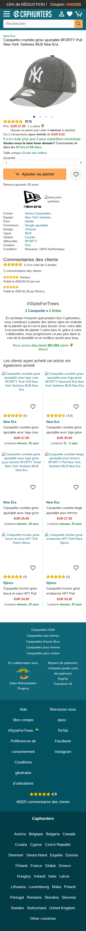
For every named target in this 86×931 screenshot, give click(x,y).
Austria (20, 834)
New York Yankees (38, 217)
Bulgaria (53, 834)
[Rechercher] (78, 24)
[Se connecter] (62, 14)
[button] (34, 117)
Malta (56, 887)
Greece (65, 866)
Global (50, 866)
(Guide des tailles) (34, 153)
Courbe (30, 237)
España (56, 855)
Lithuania (18, 887)
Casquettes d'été (43, 629)
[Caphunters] (25, 13)
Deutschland (36, 855)
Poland (69, 887)
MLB (28, 233)
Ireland (39, 876)
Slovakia (52, 897)
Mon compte (23, 720)
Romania (34, 897)
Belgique (36, 834)
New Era (9, 36)
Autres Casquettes (38, 213)
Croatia (21, 845)
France (36, 866)
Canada (69, 834)
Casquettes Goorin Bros (43, 641)
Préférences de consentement (23, 746)
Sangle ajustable (36, 225)
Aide (23, 709)
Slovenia (69, 897)
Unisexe (30, 229)
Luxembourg (39, 887)
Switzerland (36, 908)
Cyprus (36, 845)
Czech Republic (58, 845)
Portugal (17, 897)
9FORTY (31, 241)
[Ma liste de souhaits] (70, 14)
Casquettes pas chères (43, 635)
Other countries (43, 918)
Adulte (29, 221)
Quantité (9, 158)
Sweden (17, 908)
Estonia (71, 855)
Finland (21, 866)
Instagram (63, 752)
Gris (28, 245)
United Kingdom (62, 908)
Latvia (64, 876)
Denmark (15, 855)
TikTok (63, 730)
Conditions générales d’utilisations (23, 772)
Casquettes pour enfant (43, 653)
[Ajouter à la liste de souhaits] (76, 174)
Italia (52, 876)
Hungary (24, 876)
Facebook (63, 741)
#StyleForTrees (21, 730)
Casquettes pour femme (43, 647)
